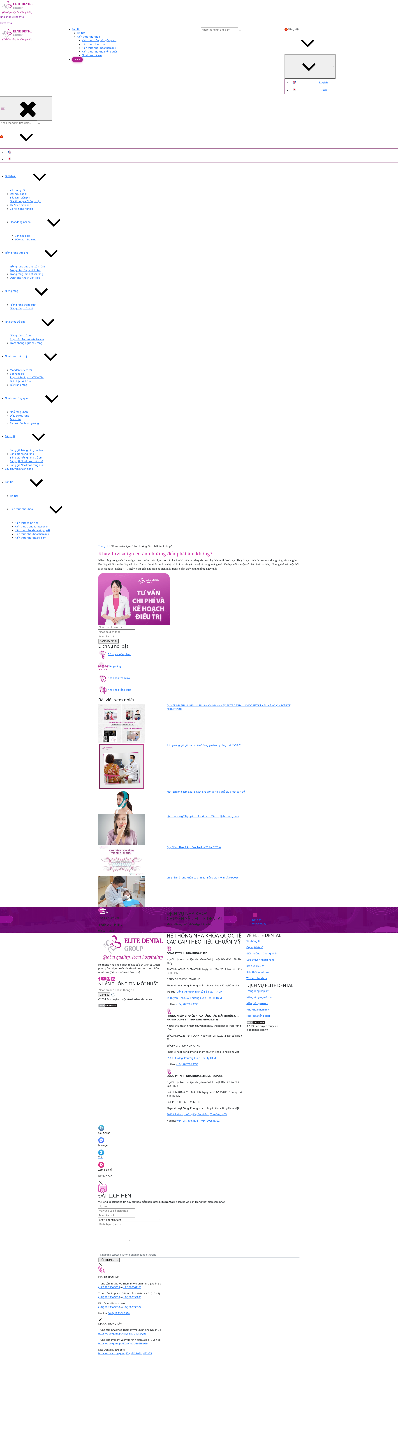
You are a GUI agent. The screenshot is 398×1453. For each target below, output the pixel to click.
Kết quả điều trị (255, 966)
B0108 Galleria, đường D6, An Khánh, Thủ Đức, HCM (197, 1114)
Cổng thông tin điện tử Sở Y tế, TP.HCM (199, 991)
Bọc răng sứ (17, 373)
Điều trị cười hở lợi (21, 381)
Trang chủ (104, 546)
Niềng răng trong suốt (23, 304)
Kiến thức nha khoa (88, 36)
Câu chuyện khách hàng (19, 468)
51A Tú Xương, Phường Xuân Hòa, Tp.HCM (191, 1058)
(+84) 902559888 (131, 1297)
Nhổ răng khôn (19, 412)
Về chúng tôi (17, 190)
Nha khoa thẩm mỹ (16, 356)
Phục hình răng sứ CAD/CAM (27, 377)
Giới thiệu (10, 176)
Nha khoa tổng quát (17, 398)
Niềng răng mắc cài (21, 308)
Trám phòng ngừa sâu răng (26, 343)
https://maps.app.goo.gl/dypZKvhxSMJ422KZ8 (125, 1353)
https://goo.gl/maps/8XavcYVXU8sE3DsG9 (123, 1343)
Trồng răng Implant (16, 252)
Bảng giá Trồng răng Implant (27, 450)
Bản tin (76, 29)
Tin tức (81, 33)
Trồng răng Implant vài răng (26, 274)
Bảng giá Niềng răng (22, 454)
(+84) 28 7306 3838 (187, 1004)
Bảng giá (10, 436)
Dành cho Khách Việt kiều (25, 277)
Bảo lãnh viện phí (20, 197)
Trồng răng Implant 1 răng (25, 270)
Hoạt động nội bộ (20, 222)
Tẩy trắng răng (18, 385)
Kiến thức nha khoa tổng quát (99, 51)
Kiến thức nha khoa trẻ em (30, 537)
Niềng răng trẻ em (21, 335)
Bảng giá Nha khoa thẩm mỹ (26, 461)
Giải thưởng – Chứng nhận (25, 201)
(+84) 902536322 (210, 1120)
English (323, 82)
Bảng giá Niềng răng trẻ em (26, 457)
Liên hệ (77, 59)
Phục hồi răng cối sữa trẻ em (27, 339)
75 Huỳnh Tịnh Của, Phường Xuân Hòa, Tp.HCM (194, 998)
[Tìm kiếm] (39, 123)
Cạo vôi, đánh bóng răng (24, 423)
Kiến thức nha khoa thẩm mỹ (99, 48)
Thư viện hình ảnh (20, 205)
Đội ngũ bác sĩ (18, 194)
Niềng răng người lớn (259, 997)
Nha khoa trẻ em (92, 55)
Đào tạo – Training (25, 239)
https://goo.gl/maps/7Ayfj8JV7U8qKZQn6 (122, 1333)
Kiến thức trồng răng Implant (99, 40)
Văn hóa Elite (22, 235)
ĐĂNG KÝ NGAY (108, 641)
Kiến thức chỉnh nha (93, 44)
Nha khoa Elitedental (12, 16)
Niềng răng (11, 291)
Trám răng (16, 419)
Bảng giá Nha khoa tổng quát (27, 465)
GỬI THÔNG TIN (109, 1260)
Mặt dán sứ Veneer (21, 370)
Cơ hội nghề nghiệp (21, 208)
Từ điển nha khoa (256, 978)
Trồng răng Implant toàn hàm (27, 266)
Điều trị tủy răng (19, 415)
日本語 (324, 90)
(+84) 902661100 (131, 1287)
